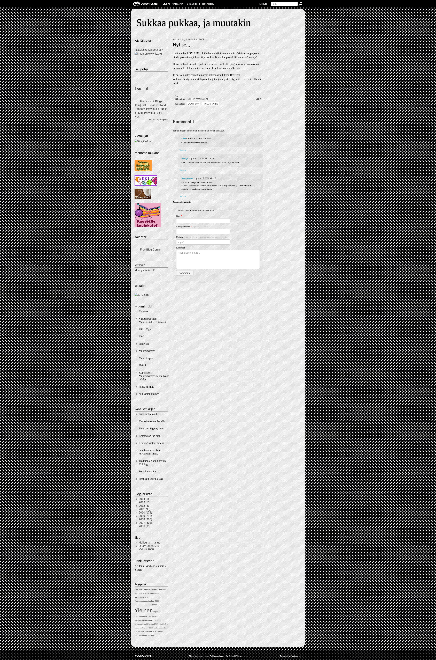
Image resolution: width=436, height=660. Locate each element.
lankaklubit (139, 624)
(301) (145, 522)
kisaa (156, 616)
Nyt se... (181, 45)
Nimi (179, 216)
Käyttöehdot (230, 656)
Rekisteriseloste (216, 656)
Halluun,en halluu (149, 542)
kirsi (183, 138)
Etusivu (166, 3)
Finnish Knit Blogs (151, 101)
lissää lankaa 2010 (151, 624)
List (144, 105)
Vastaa (183, 150)
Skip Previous (146, 112)
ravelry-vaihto (211, 104)
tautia (156, 628)
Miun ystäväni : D (145, 270)
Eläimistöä (155, 590)
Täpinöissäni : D (141, 605)
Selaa (193, 3)
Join (137, 105)
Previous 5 (152, 108)
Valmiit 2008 (146, 549)
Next (163, 105)
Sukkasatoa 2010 (142, 597)
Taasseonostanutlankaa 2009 (147, 601)
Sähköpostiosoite (192, 227)
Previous (153, 105)
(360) (145, 519)
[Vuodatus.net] (144, 656)
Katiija (184, 158)
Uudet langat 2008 (150, 546)
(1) (144, 498)
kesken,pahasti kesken (144, 616)
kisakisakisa (139, 620)
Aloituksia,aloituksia (142, 590)
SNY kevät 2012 (152, 593)
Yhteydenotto (241, 656)
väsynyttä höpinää (146, 635)
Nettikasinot (177, 3)
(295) (145, 516)
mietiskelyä (163, 624)
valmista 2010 (150, 631)
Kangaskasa (187, 178)
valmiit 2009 (193, 104)
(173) (145, 512)
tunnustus (163, 628)
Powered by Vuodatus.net (290, 656)
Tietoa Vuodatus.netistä (198, 656)
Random (140, 108)
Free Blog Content (151, 249)
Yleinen (144, 610)
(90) (144, 509)
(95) (144, 526)
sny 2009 (149, 628)
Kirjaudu (263, 3)
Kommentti (180, 248)
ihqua (155, 612)
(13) (144, 502)
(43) (144, 505)
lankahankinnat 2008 (152, 620)
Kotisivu (201, 237)
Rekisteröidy (208, 3)
